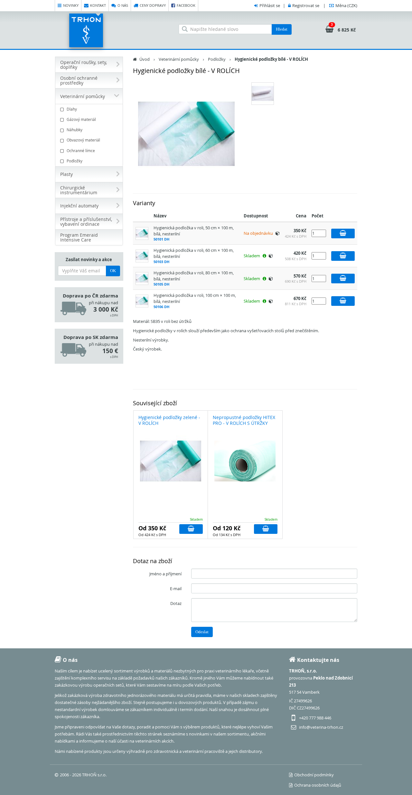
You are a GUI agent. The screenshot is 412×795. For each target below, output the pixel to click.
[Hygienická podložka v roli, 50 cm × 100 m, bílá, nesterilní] (142, 233)
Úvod (144, 59)
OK (113, 270)
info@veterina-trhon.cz (321, 727)
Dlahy (72, 109)
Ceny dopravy (153, 5)
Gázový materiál (81, 119)
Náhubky (74, 129)
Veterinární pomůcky (179, 59)
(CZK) (346, 5)
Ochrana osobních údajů (317, 785)
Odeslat (202, 631)
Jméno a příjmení (165, 574)
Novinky (71, 5)
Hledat (281, 29)
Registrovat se (305, 5)
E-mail (176, 588)
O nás (122, 5)
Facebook (186, 5)
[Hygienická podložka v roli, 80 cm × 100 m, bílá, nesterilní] (142, 278)
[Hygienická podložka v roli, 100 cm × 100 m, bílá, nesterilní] (142, 300)
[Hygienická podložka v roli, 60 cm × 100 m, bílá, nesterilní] (142, 255)
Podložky (74, 160)
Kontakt (98, 5)
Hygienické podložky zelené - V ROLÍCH (169, 420)
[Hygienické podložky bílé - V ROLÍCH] (187, 134)
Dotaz (176, 603)
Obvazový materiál (83, 139)
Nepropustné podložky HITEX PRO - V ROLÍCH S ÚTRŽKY (244, 420)
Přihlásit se (269, 5)
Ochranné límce (81, 150)
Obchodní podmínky (314, 775)
